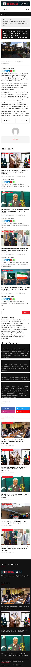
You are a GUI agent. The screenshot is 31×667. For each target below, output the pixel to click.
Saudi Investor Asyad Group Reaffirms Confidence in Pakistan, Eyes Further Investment (13, 441)
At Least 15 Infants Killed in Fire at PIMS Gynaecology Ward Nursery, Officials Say (14, 522)
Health (4, 504)
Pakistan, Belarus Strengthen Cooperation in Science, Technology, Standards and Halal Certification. (14, 250)
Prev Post (8, 121)
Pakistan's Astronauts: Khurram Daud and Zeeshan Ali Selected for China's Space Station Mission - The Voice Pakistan (15, 351)
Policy (8, 664)
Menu (4, 14)
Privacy (3, 664)
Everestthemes (5, 662)
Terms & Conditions (18, 664)
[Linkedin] (8, 71)
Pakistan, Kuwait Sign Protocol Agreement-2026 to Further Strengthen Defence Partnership (14, 172)
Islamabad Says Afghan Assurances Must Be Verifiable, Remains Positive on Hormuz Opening (15, 211)
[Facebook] (3, 71)
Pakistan (10, 153)
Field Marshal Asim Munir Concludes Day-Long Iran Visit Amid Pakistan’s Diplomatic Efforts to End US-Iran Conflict (15, 289)
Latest (4, 153)
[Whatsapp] (14, 71)
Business (5, 422)
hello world (4, 377)
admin (21, 61)
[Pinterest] (11, 71)
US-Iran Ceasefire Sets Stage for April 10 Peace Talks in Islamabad (14, 369)
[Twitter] (5, 71)
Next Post (22, 121)
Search (3, 309)
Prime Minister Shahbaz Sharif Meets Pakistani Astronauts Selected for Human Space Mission (14, 355)
